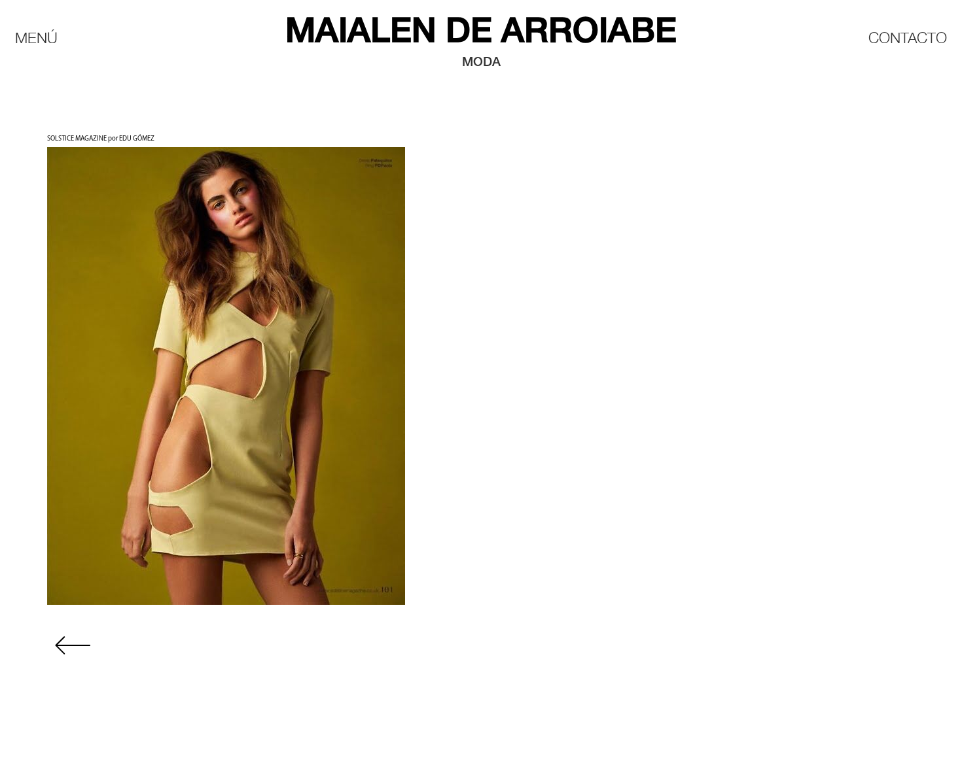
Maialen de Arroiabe (481, 33)
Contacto (907, 37)
